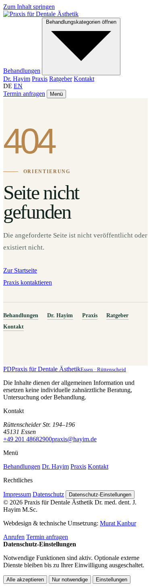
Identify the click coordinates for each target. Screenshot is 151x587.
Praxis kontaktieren (27, 282)
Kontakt (84, 78)
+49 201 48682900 (27, 439)
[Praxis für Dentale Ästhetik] (41, 13)
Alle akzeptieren (25, 580)
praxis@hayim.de (74, 439)
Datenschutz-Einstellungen (100, 495)
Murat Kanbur (118, 523)
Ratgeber (60, 78)
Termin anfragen (24, 93)
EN (18, 86)
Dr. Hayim (16, 78)
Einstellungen (111, 580)
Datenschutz (48, 494)
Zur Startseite (20, 270)
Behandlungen (21, 70)
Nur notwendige (70, 580)
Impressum (17, 494)
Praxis (40, 78)
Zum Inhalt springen (29, 6)
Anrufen (14, 536)
